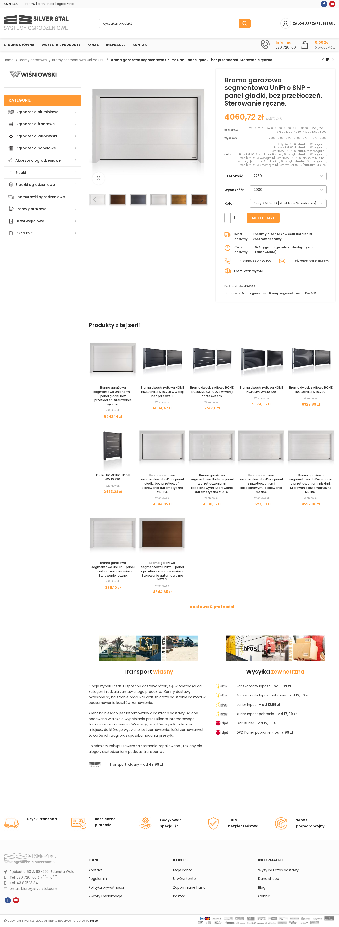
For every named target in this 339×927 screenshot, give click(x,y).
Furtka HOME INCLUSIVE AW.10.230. (113, 477)
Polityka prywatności (106, 887)
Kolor (229, 203)
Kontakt (95, 870)
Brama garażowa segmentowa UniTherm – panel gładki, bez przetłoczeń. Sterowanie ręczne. (113, 395)
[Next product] (332, 60)
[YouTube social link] (332, 4)
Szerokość (233, 176)
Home (9, 60)
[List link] (42, 871)
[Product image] (113, 358)
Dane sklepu (268, 878)
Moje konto (182, 870)
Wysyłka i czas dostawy (278, 870)
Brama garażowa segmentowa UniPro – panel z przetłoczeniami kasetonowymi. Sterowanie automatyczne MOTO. (212, 483)
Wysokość (233, 189)
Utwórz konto (184, 878)
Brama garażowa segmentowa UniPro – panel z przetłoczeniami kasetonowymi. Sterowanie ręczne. (261, 483)
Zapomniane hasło (189, 887)
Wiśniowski (113, 410)
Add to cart (263, 218)
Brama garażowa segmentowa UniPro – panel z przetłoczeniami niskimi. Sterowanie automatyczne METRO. (310, 483)
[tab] (212, 604)
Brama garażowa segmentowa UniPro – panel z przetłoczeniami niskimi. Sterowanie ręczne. (113, 569)
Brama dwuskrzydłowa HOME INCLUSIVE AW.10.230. (311, 389)
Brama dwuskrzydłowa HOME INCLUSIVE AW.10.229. (261, 389)
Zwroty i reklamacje (105, 896)
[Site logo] (36, 23)
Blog (261, 887)
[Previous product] (322, 60)
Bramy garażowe (33, 60)
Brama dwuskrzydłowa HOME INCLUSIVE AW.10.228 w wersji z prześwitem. (212, 391)
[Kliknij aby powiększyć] (98, 178)
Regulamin (98, 878)
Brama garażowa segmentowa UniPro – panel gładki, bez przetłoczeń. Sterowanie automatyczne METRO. (162, 483)
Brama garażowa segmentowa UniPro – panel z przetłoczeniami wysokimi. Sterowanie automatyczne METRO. (162, 571)
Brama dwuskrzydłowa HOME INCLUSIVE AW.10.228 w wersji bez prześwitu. (162, 391)
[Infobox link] (278, 45)
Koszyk (179, 896)
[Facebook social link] (324, 4)
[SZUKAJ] (245, 23)
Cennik (264, 896)
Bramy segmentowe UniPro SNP (78, 60)
